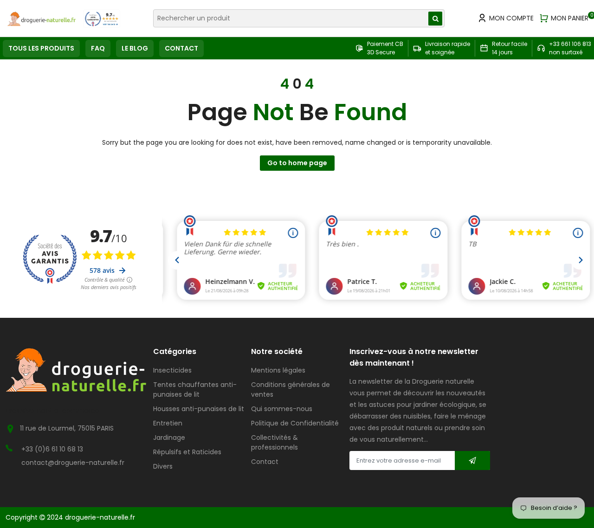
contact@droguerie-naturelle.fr (72, 462)
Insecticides (172, 370)
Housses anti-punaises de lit (198, 408)
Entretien (167, 423)
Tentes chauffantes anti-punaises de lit (195, 389)
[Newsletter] (472, 460)
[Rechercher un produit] (435, 19)
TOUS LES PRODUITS (41, 48)
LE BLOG (135, 48)
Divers (163, 466)
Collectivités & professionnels (274, 442)
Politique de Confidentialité (295, 423)
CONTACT (181, 48)
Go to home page (297, 162)
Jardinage (169, 437)
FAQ (98, 48)
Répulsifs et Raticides (187, 452)
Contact (264, 461)
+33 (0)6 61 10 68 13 (52, 449)
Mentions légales (278, 370)
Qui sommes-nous (281, 408)
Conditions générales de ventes (290, 389)
